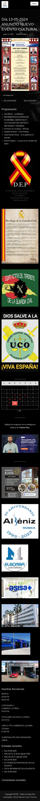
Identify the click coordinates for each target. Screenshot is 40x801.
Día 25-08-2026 (10, 751)
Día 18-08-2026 (10, 772)
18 (10, 399)
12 (15, 395)
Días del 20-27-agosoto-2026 (15, 757)
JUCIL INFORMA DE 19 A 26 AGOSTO (19, 769)
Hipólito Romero (22, 34)
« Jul (19, 411)
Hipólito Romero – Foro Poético (16, 132)
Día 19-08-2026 (10, 760)
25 (10, 403)
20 (20, 399)
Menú (34, 4)
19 (15, 399)
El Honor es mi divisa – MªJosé (16, 129)
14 (25, 395)
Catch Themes (31, 797)
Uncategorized (8, 95)
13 (20, 395)
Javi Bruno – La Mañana (13, 114)
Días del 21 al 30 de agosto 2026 (17, 754)
